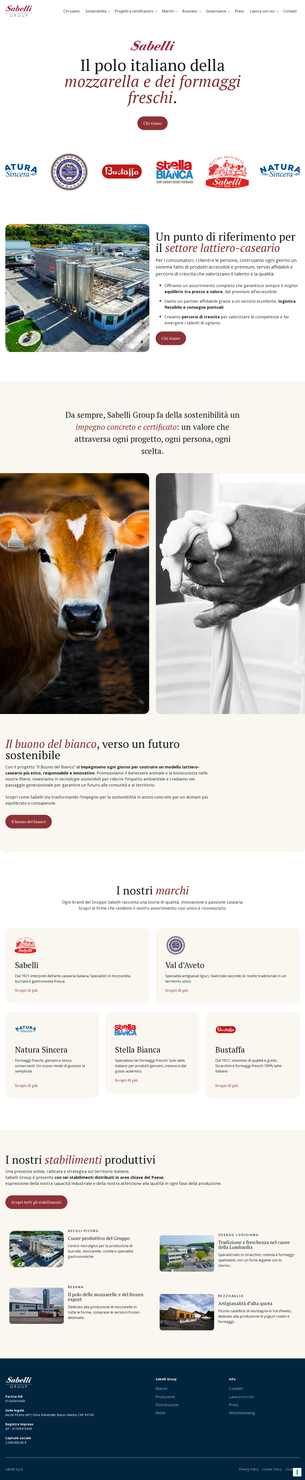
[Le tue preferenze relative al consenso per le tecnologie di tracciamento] (297, 1472)
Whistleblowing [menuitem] (242, 1412)
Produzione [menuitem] (165, 1396)
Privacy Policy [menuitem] (249, 1469)
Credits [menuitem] (290, 1469)
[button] (99, 11)
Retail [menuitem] (160, 1412)
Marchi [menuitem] (161, 1388)
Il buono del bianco (28, 821)
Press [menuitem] (233, 1404)
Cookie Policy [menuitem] (272, 1469)
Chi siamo (152, 123)
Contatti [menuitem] (236, 1388)
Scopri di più (26, 990)
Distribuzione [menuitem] (167, 1404)
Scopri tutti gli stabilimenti (36, 1202)
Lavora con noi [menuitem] (241, 1396)
